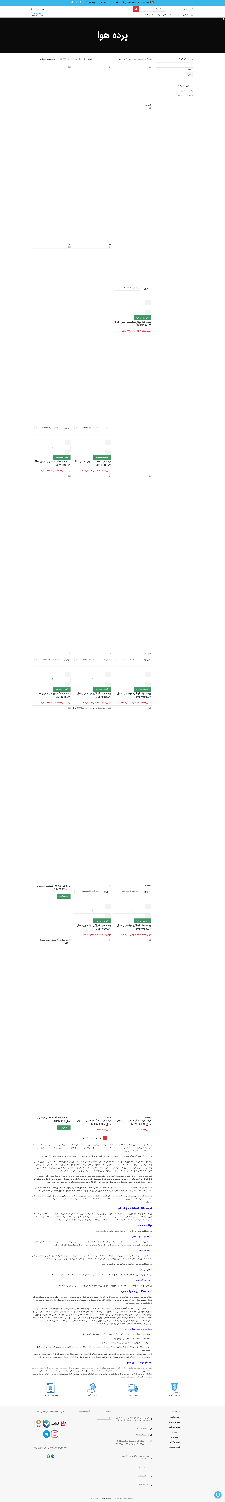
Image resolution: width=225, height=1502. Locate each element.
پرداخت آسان (174, 1395)
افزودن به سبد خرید (142, 318)
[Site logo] (188, 8)
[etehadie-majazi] (104, 1424)
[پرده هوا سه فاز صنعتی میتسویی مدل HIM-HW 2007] (92, 1027)
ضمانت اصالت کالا (50, 1395)
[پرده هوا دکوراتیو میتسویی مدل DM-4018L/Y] (132, 795)
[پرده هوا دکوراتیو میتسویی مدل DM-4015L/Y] (52, 563)
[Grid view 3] (64, 59)
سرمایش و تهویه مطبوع (137, 59)
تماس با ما (174, 1437)
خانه (150, 59)
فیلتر (189, 75)
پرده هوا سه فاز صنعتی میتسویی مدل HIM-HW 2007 (93, 1122)
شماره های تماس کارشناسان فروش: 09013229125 (136, 1457)
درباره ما (174, 1432)
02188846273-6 (142, 1434)
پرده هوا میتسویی (186, 90)
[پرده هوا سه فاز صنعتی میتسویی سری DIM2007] (52, 795)
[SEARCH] (136, 9)
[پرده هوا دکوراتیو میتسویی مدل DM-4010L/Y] (132, 563)
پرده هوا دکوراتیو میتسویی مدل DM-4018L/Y (134, 927)
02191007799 (143, 1428)
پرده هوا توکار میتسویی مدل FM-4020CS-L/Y (53, 463)
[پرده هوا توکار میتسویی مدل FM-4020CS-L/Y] (52, 154)
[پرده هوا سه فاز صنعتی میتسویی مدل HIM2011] (52, 1027)
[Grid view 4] (60, 59)
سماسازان (103, 1498)
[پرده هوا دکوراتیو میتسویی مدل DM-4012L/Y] (92, 563)
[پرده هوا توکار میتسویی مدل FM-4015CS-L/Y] (132, 84)
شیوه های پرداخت (175, 1427)
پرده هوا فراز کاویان (185, 95)
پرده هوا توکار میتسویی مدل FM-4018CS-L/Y (93, 463)
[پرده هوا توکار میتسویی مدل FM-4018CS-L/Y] (92, 154)
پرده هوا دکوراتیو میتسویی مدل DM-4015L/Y (54, 695)
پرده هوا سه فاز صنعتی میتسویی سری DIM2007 (53, 887)
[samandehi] (84, 1411)
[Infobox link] (37, 14)
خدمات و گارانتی (174, 1442)
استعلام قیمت (63, 896)
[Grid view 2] (69, 59)
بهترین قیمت (92, 1395)
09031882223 (144, 1467)
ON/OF (147, 289)
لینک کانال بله (77, 2)
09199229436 (144, 1475)
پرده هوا (149, 1144)
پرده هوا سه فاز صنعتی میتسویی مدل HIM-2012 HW (133, 1122)
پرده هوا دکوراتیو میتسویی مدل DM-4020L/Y (94, 927)
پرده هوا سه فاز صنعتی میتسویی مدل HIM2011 (53, 1119)
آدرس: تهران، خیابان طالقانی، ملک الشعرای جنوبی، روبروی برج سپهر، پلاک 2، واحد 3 (133, 1419)
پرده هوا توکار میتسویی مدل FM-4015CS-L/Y (133, 324)
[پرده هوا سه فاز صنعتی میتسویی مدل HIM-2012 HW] (132, 1027)
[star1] (108, 1411)
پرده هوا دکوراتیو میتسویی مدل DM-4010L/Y (134, 695)
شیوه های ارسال (174, 1422)
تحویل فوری (133, 1395)
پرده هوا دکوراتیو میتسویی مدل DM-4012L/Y (94, 695)
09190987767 (144, 1484)
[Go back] (131, 35)
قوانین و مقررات (174, 1447)
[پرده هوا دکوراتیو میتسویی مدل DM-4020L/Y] (92, 795)
